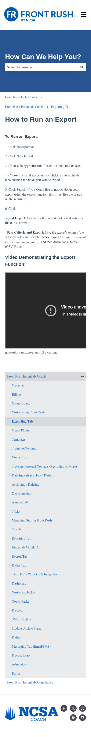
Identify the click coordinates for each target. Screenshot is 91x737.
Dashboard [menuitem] (19, 583)
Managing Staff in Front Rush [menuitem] (32, 520)
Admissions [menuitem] (20, 664)
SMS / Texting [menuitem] (21, 619)
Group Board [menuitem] (21, 403)
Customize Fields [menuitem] (23, 592)
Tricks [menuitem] (16, 511)
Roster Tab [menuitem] (19, 565)
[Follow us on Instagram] (82, 708)
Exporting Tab (60, 106)
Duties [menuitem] (16, 637)
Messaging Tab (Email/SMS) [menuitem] (31, 646)
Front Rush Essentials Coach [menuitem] (26, 376)
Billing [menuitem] (16, 394)
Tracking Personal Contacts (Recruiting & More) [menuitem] (44, 466)
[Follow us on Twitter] (73, 708)
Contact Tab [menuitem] (20, 457)
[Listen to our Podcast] (73, 717)
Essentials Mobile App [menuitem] (27, 547)
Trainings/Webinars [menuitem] (25, 448)
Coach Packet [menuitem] (21, 601)
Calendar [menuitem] (18, 385)
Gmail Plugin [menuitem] (21, 430)
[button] (82, 376)
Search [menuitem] (16, 529)
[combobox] (41, 67)
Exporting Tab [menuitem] (22, 421)
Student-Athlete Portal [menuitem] (26, 628)
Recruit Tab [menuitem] (20, 556)
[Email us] (82, 717)
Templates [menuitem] (18, 439)
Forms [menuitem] (16, 673)
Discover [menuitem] (17, 610)
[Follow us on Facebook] (64, 708)
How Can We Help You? (43, 57)
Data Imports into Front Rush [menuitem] (31, 475)
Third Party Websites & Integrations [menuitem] (36, 574)
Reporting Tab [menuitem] (21, 538)
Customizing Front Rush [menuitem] (28, 412)
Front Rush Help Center (21, 97)
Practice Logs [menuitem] (21, 655)
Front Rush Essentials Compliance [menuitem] (30, 682)
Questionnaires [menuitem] (22, 493)
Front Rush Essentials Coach (24, 106)
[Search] (82, 67)
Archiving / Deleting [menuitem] (25, 484)
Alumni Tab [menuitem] (20, 502)
